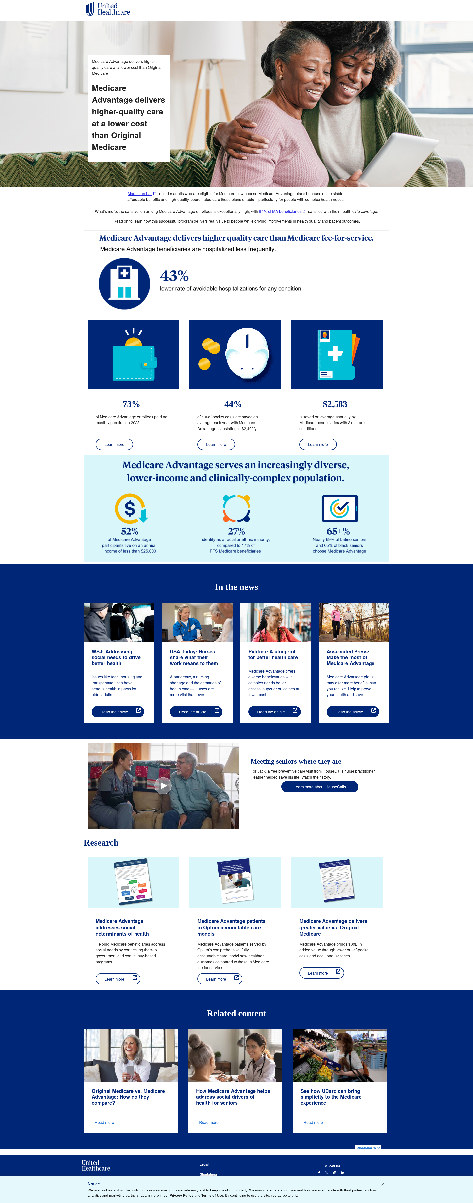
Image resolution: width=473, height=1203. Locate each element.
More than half (140, 193)
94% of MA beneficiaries (280, 211)
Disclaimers (366, 1148)
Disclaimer (208, 1174)
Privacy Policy (181, 1195)
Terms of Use (212, 1195)
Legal (204, 1164)
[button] (163, 785)
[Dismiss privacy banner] (382, 1184)
